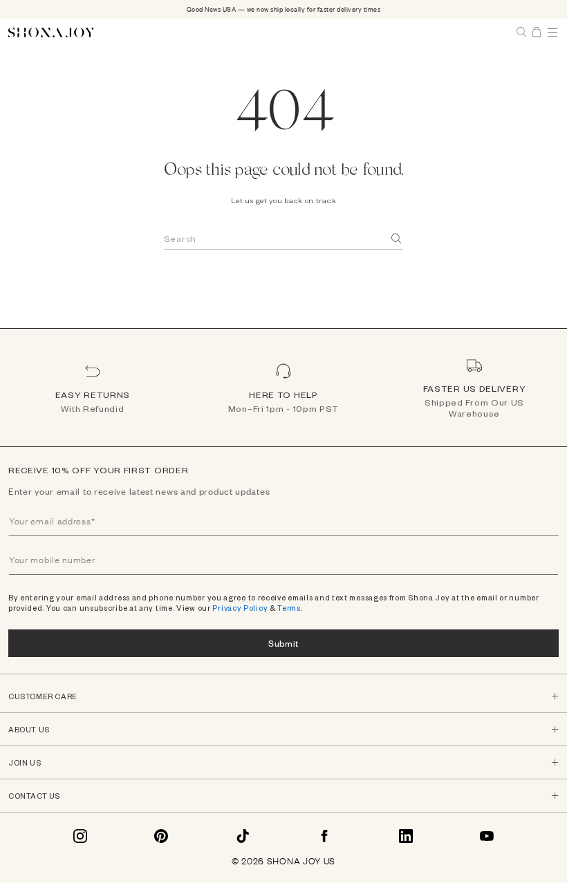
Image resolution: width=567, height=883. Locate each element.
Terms (289, 607)
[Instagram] (80, 836)
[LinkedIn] (406, 836)
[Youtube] (487, 836)
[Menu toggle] (552, 32)
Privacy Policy (240, 607)
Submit (283, 642)
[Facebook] (324, 836)
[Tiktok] (243, 836)
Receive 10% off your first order (98, 469)
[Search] (397, 238)
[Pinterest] (161, 836)
